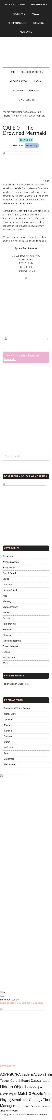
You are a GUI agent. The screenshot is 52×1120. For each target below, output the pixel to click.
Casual (6, 579)
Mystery (8, 725)
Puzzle (6, 618)
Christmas (9, 758)
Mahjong (7, 601)
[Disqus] (26, 415)
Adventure (8, 556)
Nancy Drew (10, 713)
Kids (5, 595)
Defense (8, 747)
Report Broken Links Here (16, 683)
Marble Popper (10, 607)
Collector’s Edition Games (17, 708)
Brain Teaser (9, 567)
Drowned (33, 355)
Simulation (8, 629)
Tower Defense (10, 646)
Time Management (12, 640)
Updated (8, 719)
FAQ (2, 996)
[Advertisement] (26, 307)
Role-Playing (31, 145)
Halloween (9, 764)
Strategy (7, 635)
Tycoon (6, 652)
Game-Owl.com (39, 1114)
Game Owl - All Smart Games (26, 49)
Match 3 (7, 612)
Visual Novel (9, 657)
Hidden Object (10, 590)
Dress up (7, 584)
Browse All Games (9, 999)
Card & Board (9, 573)
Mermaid (10, 359)
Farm (6, 753)
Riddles (8, 730)
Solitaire (8, 736)
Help (2, 992)
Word (5, 663)
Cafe (22, 355)
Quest (7, 742)
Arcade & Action (11, 562)
